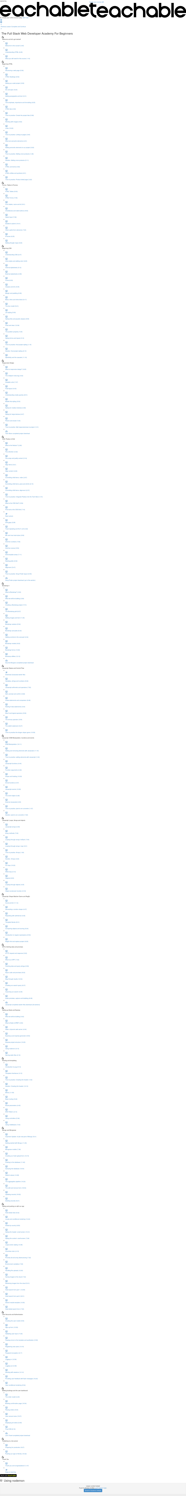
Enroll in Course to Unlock (93, 1490)
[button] (93, 20)
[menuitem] (93, 22)
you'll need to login (101, 1488)
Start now (25, 18)
